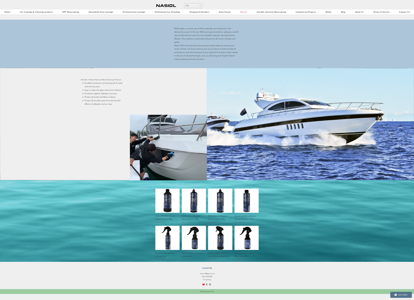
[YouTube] (203, 284)
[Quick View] (167, 201)
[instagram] (210, 284)
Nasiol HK (207, 268)
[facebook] (207, 284)
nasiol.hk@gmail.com (207, 273)
